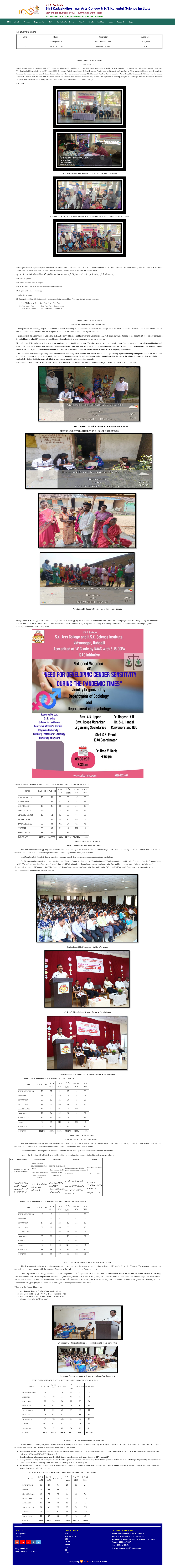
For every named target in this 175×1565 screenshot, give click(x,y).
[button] (16, 1542)
